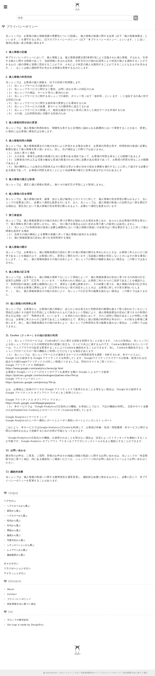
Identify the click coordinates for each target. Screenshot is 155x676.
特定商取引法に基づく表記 (21, 603)
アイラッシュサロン (15, 573)
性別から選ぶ (14, 520)
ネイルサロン (11, 563)
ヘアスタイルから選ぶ (18, 505)
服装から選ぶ (14, 535)
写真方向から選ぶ (16, 540)
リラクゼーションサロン (17, 568)
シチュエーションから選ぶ (20, 545)
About (10, 589)
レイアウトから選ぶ (17, 550)
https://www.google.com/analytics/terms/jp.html (34, 368)
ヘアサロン (10, 500)
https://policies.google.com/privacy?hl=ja (31, 382)
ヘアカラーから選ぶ (17, 515)
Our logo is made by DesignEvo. (25, 624)
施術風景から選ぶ (16, 554)
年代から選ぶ (14, 525)
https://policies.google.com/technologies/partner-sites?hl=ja (42, 375)
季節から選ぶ (14, 530)
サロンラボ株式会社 (18, 619)
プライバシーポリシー (19, 599)
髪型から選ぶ (14, 510)
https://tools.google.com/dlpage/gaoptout (30, 403)
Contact (12, 594)
